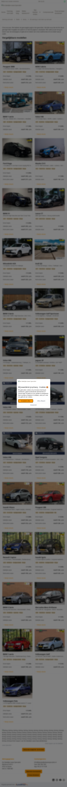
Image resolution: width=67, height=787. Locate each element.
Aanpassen (33, 405)
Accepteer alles (25, 401)
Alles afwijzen (41, 401)
